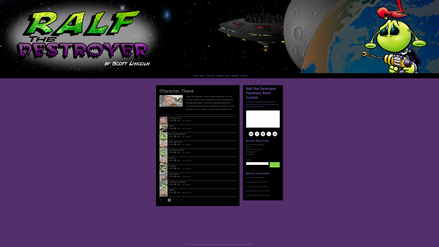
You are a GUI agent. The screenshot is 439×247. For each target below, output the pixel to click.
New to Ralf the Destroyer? (255, 145)
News (227, 75)
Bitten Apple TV (251, 152)
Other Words (259, 177)
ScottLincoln (251, 182)
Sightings (235, 75)
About (202, 75)
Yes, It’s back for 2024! (253, 149)
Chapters (220, 75)
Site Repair (250, 154)
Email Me (244, 75)
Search (248, 160)
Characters (210, 75)
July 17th (249, 147)
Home (195, 75)
